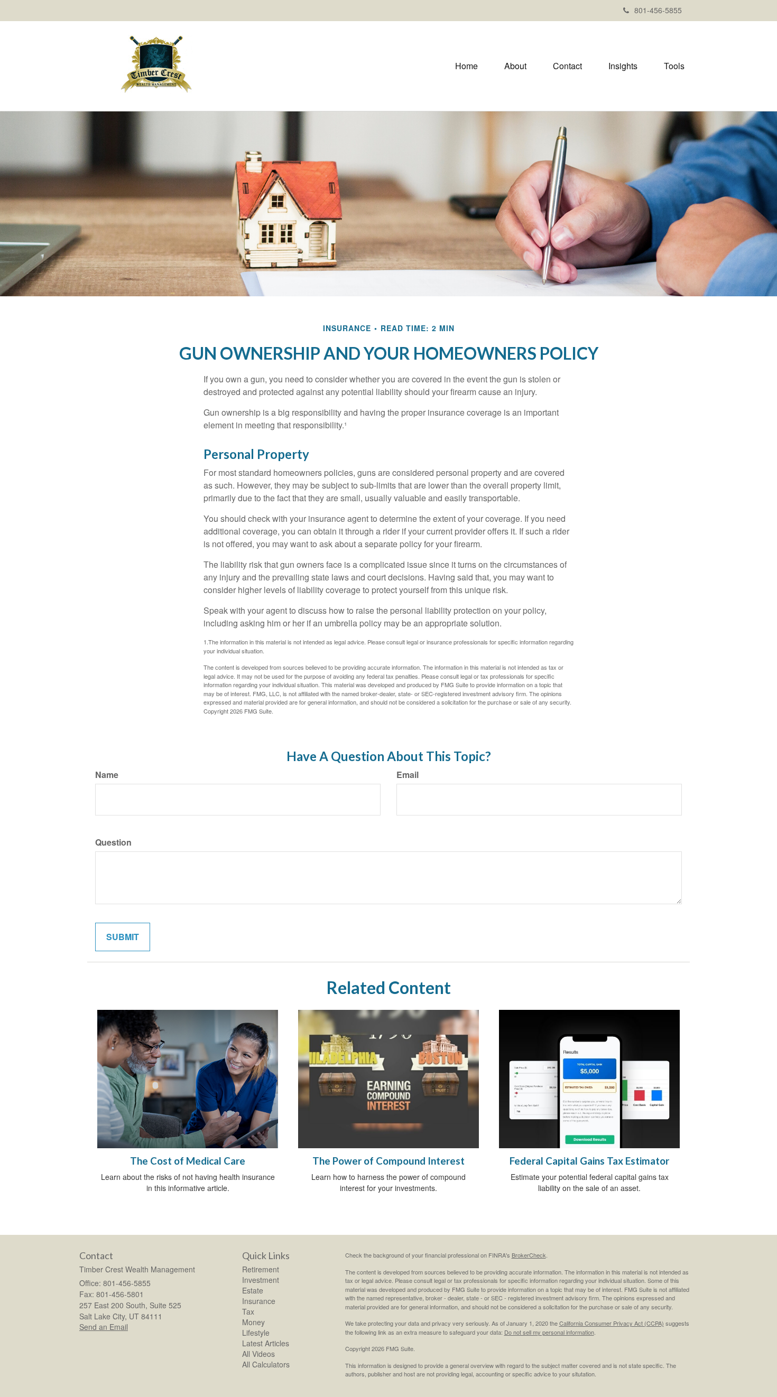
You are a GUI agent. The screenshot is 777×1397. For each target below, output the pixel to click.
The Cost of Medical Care (187, 1161)
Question (113, 842)
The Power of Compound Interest (388, 1161)
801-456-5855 (658, 10)
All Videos (258, 1353)
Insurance (258, 1301)
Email (407, 775)
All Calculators (266, 1364)
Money (253, 1322)
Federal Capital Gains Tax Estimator (589, 1161)
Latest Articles (265, 1343)
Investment (260, 1279)
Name (106, 775)
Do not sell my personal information (549, 1332)
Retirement (260, 1269)
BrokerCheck (529, 1255)
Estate (252, 1290)
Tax (248, 1311)
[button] (515, 66)
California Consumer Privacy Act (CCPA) (611, 1323)
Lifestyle (256, 1332)
